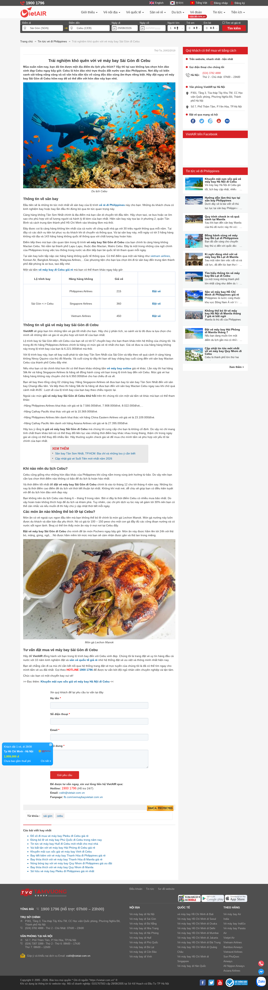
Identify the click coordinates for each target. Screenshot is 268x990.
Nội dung (57, 745)
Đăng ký (240, 3)
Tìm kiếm (234, 28)
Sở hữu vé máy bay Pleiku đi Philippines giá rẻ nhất (61, 871)
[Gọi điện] (261, 965)
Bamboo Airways (232, 947)
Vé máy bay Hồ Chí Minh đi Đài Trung (199, 942)
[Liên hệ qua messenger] (261, 973)
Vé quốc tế (134, 12)
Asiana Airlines (231, 970)
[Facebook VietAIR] (193, 121)
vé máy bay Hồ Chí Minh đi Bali (195, 914)
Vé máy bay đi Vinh (140, 956)
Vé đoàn (196, 12)
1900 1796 (86, 669)
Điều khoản (135, 888)
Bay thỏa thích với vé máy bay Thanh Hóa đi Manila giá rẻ (65, 859)
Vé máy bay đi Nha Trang (144, 928)
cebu (60, 815)
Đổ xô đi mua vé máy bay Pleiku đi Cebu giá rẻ (58, 835)
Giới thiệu (88, 12)
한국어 (179, 2)
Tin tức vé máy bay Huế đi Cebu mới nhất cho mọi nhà (63, 843)
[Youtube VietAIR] (219, 121)
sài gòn (47, 815)
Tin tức (218, 12)
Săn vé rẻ (157, 12)
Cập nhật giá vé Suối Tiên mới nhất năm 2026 (83, 458)
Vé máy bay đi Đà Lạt (141, 947)
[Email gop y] (227, 121)
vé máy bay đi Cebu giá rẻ (55, 269)
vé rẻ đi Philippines (112, 205)
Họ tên (55, 698)
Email (54, 730)
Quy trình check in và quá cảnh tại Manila (222, 218)
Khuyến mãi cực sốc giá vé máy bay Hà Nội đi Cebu (75, 681)
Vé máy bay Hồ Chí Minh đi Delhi (196, 928)
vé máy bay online (119, 368)
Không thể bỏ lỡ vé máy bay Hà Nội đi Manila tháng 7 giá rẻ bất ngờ (223, 313)
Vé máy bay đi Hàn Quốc (191, 966)
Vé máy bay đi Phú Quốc (143, 942)
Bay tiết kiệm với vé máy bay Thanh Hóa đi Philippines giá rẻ (67, 855)
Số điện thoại (60, 714)
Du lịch (177, 12)
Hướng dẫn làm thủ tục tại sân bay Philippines (222, 199)
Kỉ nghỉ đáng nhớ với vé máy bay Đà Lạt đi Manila (221, 255)
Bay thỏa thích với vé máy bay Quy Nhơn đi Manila (60, 867)
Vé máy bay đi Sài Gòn (142, 918)
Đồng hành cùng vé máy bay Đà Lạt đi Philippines (221, 237)
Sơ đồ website (166, 888)
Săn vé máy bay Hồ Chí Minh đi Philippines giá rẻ (222, 293)
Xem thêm (235, 367)
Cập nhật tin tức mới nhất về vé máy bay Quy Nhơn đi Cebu (223, 351)
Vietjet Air (228, 937)
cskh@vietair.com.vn (72, 792)
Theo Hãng (231, 907)
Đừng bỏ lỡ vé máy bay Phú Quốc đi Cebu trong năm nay (65, 839)
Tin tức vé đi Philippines (202, 171)
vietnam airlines (160, 256)
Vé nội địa (110, 12)
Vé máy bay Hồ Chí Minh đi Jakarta (197, 937)
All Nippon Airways (234, 966)
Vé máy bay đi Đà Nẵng (143, 923)
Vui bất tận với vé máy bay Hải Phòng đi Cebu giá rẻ (61, 847)
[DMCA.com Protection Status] (160, 808)
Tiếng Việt (201, 2)
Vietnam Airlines (232, 942)
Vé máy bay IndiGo (234, 923)
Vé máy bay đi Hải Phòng (144, 933)
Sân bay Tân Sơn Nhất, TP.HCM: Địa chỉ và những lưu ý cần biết (95, 453)
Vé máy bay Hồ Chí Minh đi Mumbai (198, 933)
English (159, 2)
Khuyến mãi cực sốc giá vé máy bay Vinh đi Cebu (60, 851)
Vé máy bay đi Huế (140, 937)
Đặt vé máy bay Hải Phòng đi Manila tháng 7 (222, 331)
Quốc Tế (183, 907)
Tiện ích (237, 12)
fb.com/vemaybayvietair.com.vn (83, 797)
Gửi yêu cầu (64, 775)
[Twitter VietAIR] (201, 121)
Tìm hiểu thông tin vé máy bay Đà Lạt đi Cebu (222, 274)
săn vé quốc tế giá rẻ (83, 660)
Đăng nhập (221, 3)
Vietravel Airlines (232, 951)
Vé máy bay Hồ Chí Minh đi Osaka (197, 923)
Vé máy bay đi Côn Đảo (143, 951)
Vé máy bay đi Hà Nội (141, 914)
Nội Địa (134, 907)
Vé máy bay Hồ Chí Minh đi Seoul (196, 918)
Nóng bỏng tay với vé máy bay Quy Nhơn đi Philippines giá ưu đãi (70, 863)
